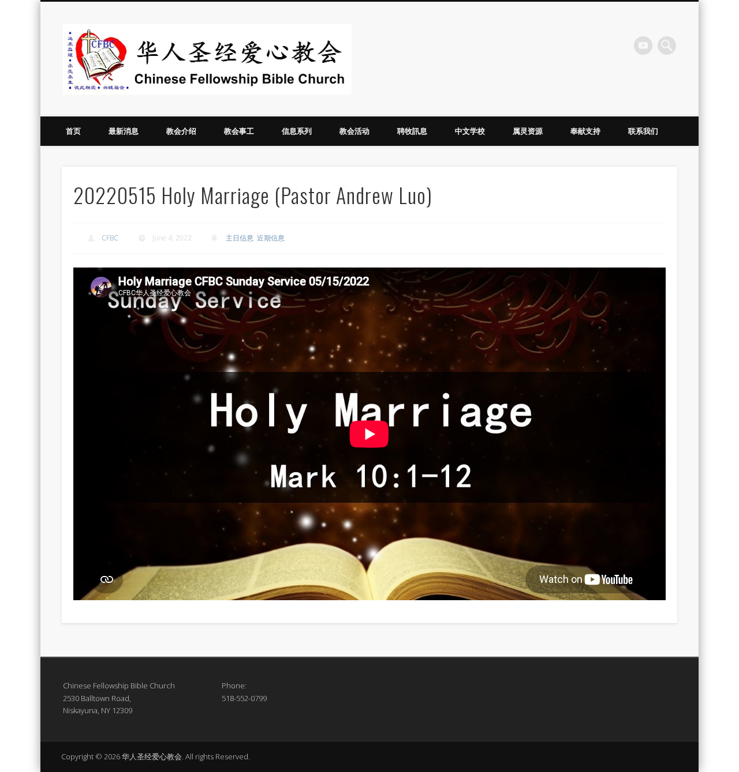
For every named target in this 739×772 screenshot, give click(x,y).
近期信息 (271, 238)
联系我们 (643, 131)
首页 (73, 131)
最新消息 (124, 131)
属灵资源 (528, 131)
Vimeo (643, 45)
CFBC (110, 238)
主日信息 (239, 238)
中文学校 (470, 131)
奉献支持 (585, 131)
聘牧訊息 (412, 131)
